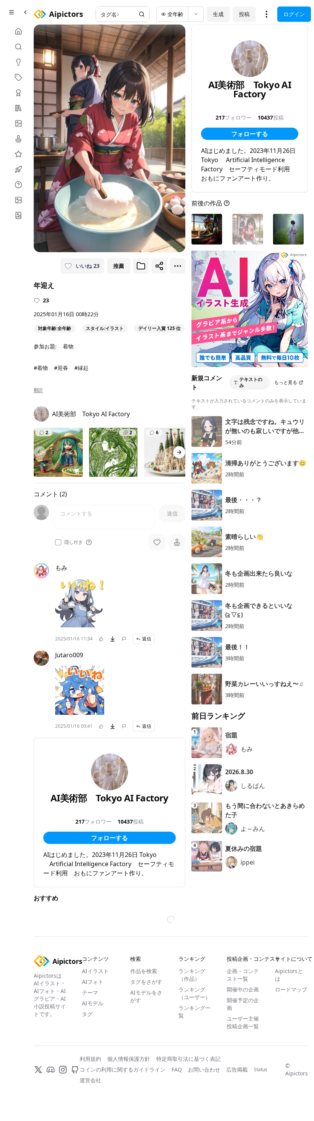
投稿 (244, 14)
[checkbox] (58, 542)
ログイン (294, 14)
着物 (68, 346)
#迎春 (61, 367)
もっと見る (285, 382)
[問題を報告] (124, 639)
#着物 (41, 367)
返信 (146, 638)
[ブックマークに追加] (141, 266)
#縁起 (81, 367)
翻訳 (38, 390)
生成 (218, 14)
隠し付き (73, 542)
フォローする (109, 838)
